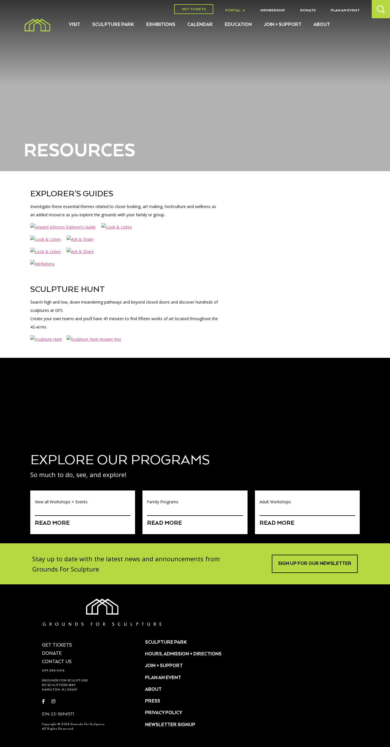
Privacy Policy (163, 713)
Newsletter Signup (170, 725)
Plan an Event (345, 10)
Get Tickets (194, 9)
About (321, 24)
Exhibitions (160, 24)
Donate (308, 10)
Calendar (200, 24)
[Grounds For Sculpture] (37, 25)
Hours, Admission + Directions (183, 654)
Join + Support (282, 24)
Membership (272, 10)
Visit (74, 24)
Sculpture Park (113, 24)
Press (152, 701)
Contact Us (57, 662)
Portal (236, 10)
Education (238, 24)
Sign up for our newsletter (314, 563)
